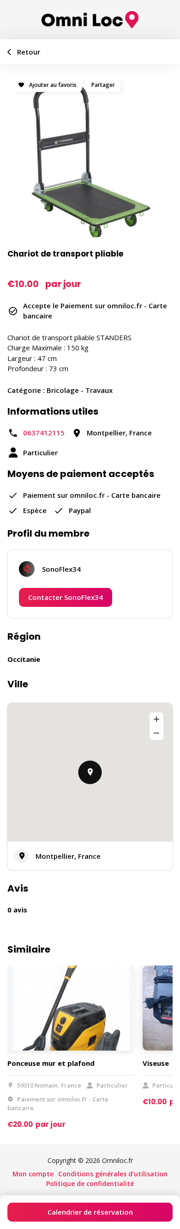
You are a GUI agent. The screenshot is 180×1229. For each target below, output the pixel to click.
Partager (103, 85)
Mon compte (33, 1173)
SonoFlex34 (61, 569)
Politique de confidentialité (90, 1183)
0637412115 (44, 432)
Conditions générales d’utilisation (113, 1173)
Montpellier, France (68, 856)
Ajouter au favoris (52, 85)
